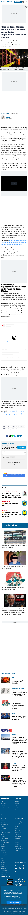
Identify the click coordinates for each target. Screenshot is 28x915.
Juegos (17, 842)
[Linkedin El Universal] (15, 871)
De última (3, 850)
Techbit (3, 846)
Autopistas (4, 854)
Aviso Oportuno (19, 824)
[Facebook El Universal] (19, 865)
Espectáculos (5, 113)
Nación (3, 801)
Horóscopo (18, 846)
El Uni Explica (5, 811)
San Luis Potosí (19, 811)
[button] (18, 2)
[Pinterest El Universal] (23, 868)
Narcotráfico (4, 824)
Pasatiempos (18, 844)
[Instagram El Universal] (20, 868)
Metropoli (3, 820)
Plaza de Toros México (9, 426)
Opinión (5, 487)
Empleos (17, 826)
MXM (2, 844)
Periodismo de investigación (5, 808)
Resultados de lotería (19, 849)
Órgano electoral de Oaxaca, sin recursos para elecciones (11, 514)
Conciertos (21, 426)
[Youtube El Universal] (16, 868)
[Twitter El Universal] (23, 865)
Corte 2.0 (3, 803)
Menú (2, 848)
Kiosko (4, 510)
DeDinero (17, 838)
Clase (2, 860)
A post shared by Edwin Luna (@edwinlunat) (14, 358)
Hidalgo (17, 807)
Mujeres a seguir (5, 805)
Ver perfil (9, 118)
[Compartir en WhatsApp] (12, 436)
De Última (3, 866)
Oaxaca (17, 803)
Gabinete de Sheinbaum (4, 813)
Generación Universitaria (18, 831)
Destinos (3, 852)
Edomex (17, 801)
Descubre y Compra (20, 821)
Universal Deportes (6, 832)
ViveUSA (17, 840)
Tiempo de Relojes (6, 872)
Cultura (3, 836)
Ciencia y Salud (5, 842)
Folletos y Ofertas (19, 823)
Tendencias (4, 840)
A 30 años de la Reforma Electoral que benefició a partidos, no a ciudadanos (11, 495)
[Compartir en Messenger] (15, 436)
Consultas (3, 856)
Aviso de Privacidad (15, 897)
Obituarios (17, 828)
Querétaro (17, 809)
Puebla (17, 805)
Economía (3, 830)
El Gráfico (17, 834)
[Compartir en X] (10, 436)
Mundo (3, 816)
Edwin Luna (10, 311)
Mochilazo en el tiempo (10, 491)
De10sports (18, 836)
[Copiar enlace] (18, 436)
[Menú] (26, 1)
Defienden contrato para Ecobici (10, 504)
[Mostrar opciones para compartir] (26, 7)
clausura (14, 428)
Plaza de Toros (18, 131)
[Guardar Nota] (20, 436)
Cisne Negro (4, 874)
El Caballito (6, 501)
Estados (3, 822)
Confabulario (4, 838)
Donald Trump (5, 818)
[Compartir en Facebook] (7, 436)
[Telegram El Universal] (15, 865)
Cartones (3, 828)
